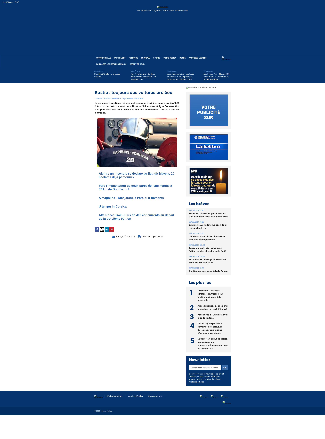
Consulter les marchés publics (111, 64)
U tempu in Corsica (113, 206)
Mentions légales (135, 402)
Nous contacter (155, 402)
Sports (156, 58)
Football (145, 58)
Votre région (170, 58)
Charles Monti (101, 98)
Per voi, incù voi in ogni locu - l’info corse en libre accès (162, 10)
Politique (133, 58)
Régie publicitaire (115, 402)
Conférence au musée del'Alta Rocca (208, 276)
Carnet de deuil (137, 64)
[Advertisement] (162, 32)
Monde (183, 58)
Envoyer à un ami (125, 236)
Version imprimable (152, 236)
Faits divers (120, 58)
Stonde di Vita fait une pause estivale (107, 75)
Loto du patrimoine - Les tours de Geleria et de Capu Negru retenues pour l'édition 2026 (180, 77)
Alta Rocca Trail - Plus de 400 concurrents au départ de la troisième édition (217, 77)
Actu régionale (103, 58)
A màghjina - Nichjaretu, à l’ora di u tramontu (131, 198)
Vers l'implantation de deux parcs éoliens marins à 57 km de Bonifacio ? (144, 77)
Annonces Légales (198, 58)
